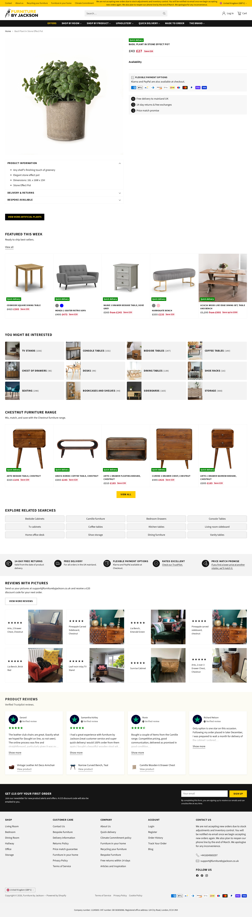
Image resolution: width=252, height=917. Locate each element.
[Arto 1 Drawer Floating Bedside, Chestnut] (126, 448)
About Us (105, 826)
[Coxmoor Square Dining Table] (29, 278)
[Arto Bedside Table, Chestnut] (29, 448)
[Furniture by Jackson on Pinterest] (202, 876)
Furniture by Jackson (33, 895)
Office (8, 849)
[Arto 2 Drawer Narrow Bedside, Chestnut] (223, 448)
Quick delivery (108, 832)
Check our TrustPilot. (172, 564)
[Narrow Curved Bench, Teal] (73, 767)
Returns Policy (61, 843)
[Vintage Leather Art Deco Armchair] (12, 767)
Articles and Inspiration (113, 866)
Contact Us (59, 826)
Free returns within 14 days (115, 860)
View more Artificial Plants (24, 217)
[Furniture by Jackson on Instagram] (206, 876)
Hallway (9, 843)
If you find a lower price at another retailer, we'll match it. (228, 566)
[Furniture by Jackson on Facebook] (197, 876)
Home (8, 31)
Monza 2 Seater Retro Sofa (70, 310)
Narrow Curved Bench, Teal (93, 765)
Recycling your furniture (113, 849)
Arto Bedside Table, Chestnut (24, 476)
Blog (150, 849)
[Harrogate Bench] (174, 278)
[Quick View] (49, 257)
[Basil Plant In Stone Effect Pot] (64, 96)
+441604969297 (209, 855)
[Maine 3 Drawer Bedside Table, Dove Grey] (126, 278)
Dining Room (12, 838)
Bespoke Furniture (110, 855)
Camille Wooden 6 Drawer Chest (157, 765)
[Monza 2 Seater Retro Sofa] (78, 278)
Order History (155, 838)
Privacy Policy (60, 860)
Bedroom (10, 832)
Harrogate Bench (162, 310)
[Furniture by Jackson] (21, 13)
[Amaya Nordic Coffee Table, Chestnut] (78, 448)
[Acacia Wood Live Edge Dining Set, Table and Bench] (223, 278)
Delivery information (64, 838)
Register (152, 832)
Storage (9, 855)
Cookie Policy (135, 895)
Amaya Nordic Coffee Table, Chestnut (76, 476)
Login (151, 826)
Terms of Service (62, 866)
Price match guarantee (65, 849)
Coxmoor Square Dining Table (24, 305)
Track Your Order (157, 843)
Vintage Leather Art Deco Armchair (36, 765)
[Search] (164, 13)
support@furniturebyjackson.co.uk (220, 861)
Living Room (12, 826)
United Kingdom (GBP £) (234, 3)
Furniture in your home (65, 855)
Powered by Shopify (56, 895)
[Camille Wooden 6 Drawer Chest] (134, 767)
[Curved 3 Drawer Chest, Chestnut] (174, 448)
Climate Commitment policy (115, 838)
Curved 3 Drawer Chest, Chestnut (171, 476)
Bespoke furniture (63, 832)
